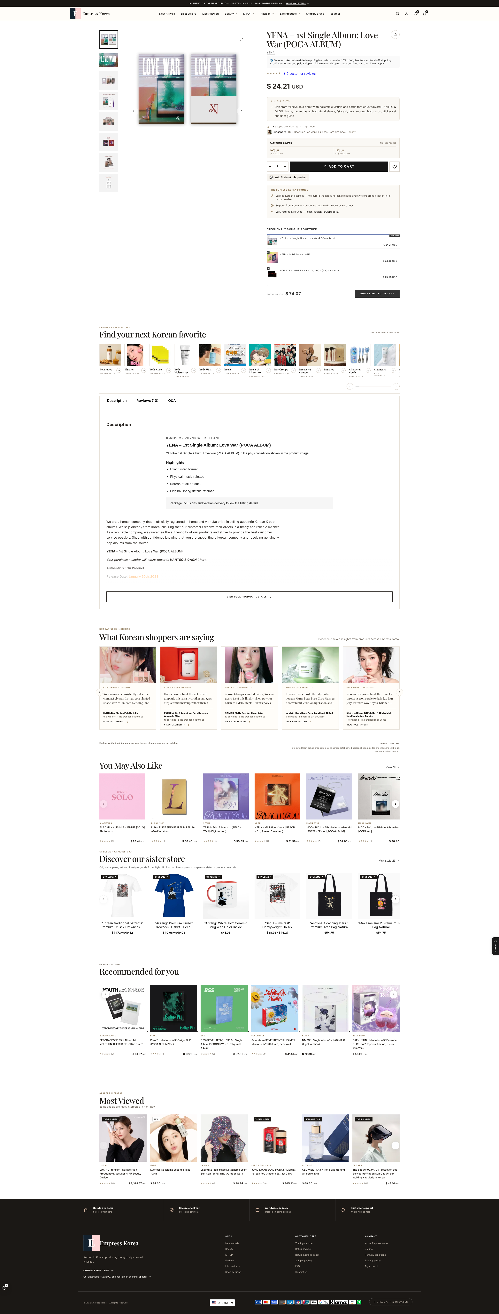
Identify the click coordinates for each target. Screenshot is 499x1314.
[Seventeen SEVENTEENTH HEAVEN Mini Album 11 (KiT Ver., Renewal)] (274, 1008)
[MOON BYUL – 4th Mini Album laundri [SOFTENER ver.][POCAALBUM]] (329, 796)
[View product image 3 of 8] (108, 80)
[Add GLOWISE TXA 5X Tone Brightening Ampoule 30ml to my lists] (330, 1156)
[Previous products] (105, 994)
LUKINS (104, 1165)
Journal (335, 13)
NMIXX (305, 1036)
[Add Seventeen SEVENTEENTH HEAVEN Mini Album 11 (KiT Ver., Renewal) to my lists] (279, 1027)
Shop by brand (233, 1271)
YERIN (206, 823)
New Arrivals (167, 13)
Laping (205, 1165)
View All (390, 767)
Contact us (301, 1271)
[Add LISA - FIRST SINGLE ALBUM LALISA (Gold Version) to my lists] (179, 814)
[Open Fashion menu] (273, 13)
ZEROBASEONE (108, 1036)
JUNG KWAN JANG (261, 1165)
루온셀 (153, 1165)
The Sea (357, 1165)
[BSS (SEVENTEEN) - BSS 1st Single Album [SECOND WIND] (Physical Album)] (224, 1008)
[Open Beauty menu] (236, 13)
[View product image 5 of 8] (108, 121)
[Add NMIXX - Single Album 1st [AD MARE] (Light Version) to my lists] (330, 1027)
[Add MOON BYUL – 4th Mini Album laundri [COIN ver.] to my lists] (385, 814)
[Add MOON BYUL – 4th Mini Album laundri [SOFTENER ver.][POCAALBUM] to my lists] (334, 814)
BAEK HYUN (359, 1036)
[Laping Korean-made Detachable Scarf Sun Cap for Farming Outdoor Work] (224, 1138)
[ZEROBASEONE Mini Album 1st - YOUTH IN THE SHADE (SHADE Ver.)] (123, 1008)
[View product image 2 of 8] (108, 60)
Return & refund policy (307, 1254)
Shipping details (296, 3)
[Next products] (393, 994)
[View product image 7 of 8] (108, 162)
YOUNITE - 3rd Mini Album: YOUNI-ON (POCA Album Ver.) (311, 270)
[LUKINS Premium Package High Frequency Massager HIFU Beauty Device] (123, 1138)
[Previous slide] (99, 692)
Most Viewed (210, 13)
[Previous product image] (133, 111)
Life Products (288, 13)
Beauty (229, 13)
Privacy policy (373, 1260)
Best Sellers (188, 13)
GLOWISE (307, 1165)
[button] (118, 814)
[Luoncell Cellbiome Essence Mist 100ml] (173, 1138)
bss (203, 1036)
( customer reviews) (300, 73)
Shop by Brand (315, 13)
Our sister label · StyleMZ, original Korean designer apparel (115, 1276)
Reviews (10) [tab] (147, 401)
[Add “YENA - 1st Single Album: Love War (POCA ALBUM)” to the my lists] (394, 167)
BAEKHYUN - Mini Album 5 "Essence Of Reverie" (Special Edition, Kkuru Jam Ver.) (375, 1044)
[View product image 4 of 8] (108, 101)
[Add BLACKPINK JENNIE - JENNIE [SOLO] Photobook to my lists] (127, 814)
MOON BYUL (312, 823)
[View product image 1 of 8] (108, 39)
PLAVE (153, 1036)
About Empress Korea (376, 1243)
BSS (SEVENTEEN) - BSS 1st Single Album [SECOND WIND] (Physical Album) (221, 1044)
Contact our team (96, 1270)
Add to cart (342, 166)
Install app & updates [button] (391, 1301)
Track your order (304, 1243)
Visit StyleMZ (389, 860)
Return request (303, 1248)
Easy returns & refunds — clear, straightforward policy (307, 211)
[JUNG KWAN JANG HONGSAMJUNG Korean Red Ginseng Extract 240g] (274, 1138)
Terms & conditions (375, 1254)
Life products (232, 1266)
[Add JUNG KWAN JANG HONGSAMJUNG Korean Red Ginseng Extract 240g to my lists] (279, 1156)
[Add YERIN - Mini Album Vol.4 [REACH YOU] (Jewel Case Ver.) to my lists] (282, 814)
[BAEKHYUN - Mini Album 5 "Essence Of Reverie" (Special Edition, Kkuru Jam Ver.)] (376, 1008)
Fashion (266, 13)
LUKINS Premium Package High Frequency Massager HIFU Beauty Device (120, 1173)
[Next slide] (399, 692)
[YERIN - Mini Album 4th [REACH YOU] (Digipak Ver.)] (226, 796)
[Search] (397, 13)
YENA (271, 52)
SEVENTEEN (258, 1036)
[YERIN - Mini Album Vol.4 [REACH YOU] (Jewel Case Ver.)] (277, 796)
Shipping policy (303, 1260)
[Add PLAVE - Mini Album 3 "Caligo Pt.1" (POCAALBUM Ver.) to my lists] (178, 1027)
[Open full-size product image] (241, 39)
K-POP (247, 13)
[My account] (406, 13)
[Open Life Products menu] (299, 13)
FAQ (297, 1266)
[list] (249, 362)
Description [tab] (117, 401)
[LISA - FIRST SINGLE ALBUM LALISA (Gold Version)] (174, 796)
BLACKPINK (106, 823)
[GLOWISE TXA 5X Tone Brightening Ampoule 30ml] (325, 1138)
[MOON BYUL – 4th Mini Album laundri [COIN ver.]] (381, 796)
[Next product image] (241, 111)
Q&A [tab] (172, 401)
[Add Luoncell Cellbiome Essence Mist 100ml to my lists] (178, 1156)
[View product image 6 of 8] (108, 142)
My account (371, 1266)
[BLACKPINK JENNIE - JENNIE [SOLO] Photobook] (122, 796)
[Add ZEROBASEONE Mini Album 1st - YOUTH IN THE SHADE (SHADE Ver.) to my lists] (128, 1027)
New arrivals (232, 1243)
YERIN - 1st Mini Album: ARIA (295, 254)
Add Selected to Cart (377, 293)
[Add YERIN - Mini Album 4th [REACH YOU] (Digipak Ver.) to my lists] (230, 814)
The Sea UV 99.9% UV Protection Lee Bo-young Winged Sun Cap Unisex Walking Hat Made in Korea (375, 1173)
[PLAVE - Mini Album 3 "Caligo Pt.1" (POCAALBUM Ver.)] (173, 1008)
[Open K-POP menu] (253, 13)
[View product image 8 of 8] (108, 183)
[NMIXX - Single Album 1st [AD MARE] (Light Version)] (325, 1008)
